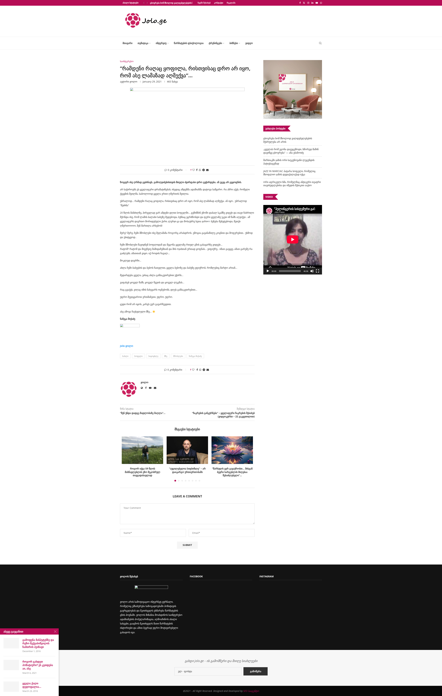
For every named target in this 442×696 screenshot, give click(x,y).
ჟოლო (133, 81)
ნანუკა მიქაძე (195, 356)
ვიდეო (249, 43)
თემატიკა (143, 43)
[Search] (320, 43)
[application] (292, 240)
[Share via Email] (207, 169)
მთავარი (127, 43)
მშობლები (178, 356)
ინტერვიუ (161, 43)
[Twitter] (304, 3)
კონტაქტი (218, 2)
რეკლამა (231, 2)
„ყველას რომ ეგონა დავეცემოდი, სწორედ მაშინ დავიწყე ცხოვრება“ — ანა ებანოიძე (291, 151)
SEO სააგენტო (251, 691)
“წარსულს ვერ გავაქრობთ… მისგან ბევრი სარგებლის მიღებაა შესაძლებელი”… (187, 472)
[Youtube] (317, 3)
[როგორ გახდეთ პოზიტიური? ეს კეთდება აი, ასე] (11, 665)
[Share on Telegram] (203, 169)
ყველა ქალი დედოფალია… (31, 685)
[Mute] (312, 271)
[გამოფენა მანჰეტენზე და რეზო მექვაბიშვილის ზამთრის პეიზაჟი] (11, 643)
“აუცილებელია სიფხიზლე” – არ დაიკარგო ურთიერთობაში (142, 470)
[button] (143, 3)
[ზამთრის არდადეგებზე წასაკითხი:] (232, 450)
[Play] (268, 271)
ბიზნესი (233, 43)
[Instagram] (308, 3)
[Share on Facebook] (197, 169)
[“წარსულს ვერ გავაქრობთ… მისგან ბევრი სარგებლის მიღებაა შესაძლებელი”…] (187, 450)
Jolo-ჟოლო (126, 345)
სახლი (125, 356)
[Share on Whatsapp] (200, 169)
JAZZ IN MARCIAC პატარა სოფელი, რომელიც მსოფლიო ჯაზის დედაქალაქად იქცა (289, 172)
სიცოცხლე (153, 356)
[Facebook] (300, 3)
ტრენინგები (215, 43)
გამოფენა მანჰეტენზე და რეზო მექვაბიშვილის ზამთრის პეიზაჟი (38, 643)
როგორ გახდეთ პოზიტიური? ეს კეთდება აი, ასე (37, 665)
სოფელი (138, 356)
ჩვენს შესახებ (204, 2)
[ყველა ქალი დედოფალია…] (11, 687)
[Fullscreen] (317, 271)
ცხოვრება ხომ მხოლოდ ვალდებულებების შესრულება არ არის (181, 2)
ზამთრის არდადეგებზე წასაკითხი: (232, 468)
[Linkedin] (312, 3)
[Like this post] (193, 169)
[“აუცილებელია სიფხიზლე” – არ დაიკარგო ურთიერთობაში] (142, 450)
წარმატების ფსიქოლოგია (189, 43)
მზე (165, 356)
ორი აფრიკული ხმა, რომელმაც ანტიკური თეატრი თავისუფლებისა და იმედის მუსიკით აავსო (292, 183)
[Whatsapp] (321, 3)
